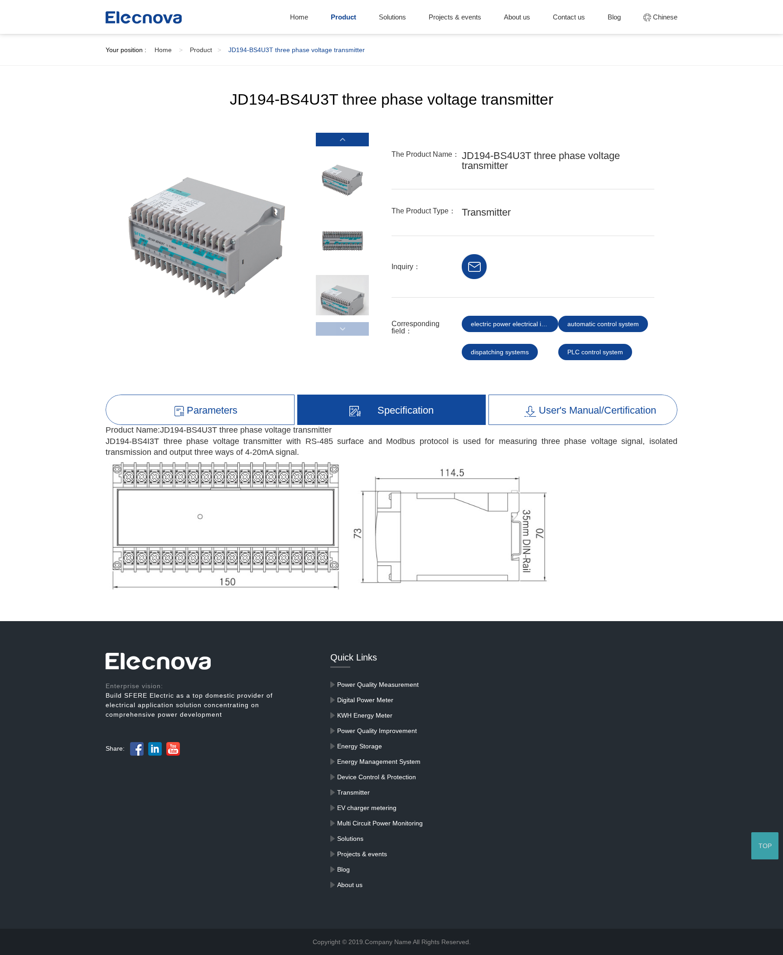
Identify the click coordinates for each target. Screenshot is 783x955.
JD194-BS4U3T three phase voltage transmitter (296, 49)
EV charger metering (366, 807)
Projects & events (455, 17)
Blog (614, 17)
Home (299, 17)
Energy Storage (359, 746)
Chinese (664, 17)
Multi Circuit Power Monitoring (380, 823)
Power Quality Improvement (377, 730)
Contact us (569, 17)
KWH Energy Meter (364, 715)
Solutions (392, 17)
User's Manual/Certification (596, 410)
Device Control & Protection (376, 777)
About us (517, 17)
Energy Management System (378, 761)
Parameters (210, 410)
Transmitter (353, 792)
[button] (342, 139)
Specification (404, 410)
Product (343, 17)
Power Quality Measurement (378, 684)
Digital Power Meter (365, 700)
